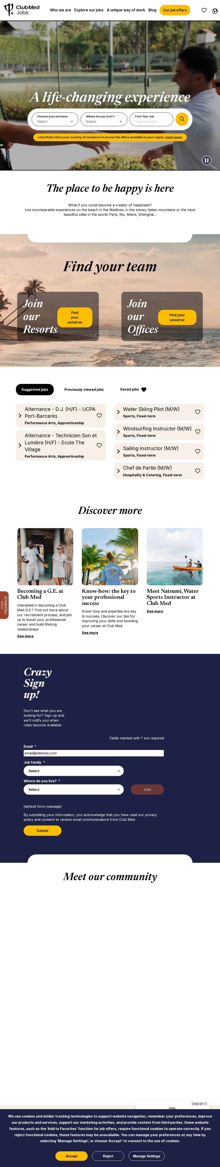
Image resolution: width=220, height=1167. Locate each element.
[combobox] (74, 771)
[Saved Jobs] (204, 10)
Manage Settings (146, 1156)
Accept (71, 1156)
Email (30, 746)
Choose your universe (52, 116)
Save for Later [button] (99, 415)
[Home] (21, 10)
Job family (34, 762)
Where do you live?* (100, 116)
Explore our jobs (89, 10)
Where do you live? (42, 781)
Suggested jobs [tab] (34, 389)
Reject (108, 1156)
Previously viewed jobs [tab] (84, 389)
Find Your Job (144, 116)
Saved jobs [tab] (129, 389)
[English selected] (214, 10)
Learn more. (173, 137)
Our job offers (175, 10)
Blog (152, 10)
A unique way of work (126, 10)
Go (182, 119)
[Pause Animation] (206, 160)
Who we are (60, 10)
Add (147, 789)
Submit (42, 830)
